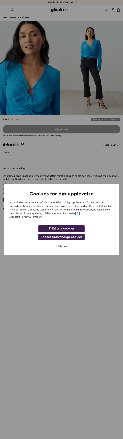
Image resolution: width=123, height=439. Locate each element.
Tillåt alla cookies (61, 228)
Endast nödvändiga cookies (61, 237)
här (77, 213)
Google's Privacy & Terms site (26, 217)
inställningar (62, 246)
